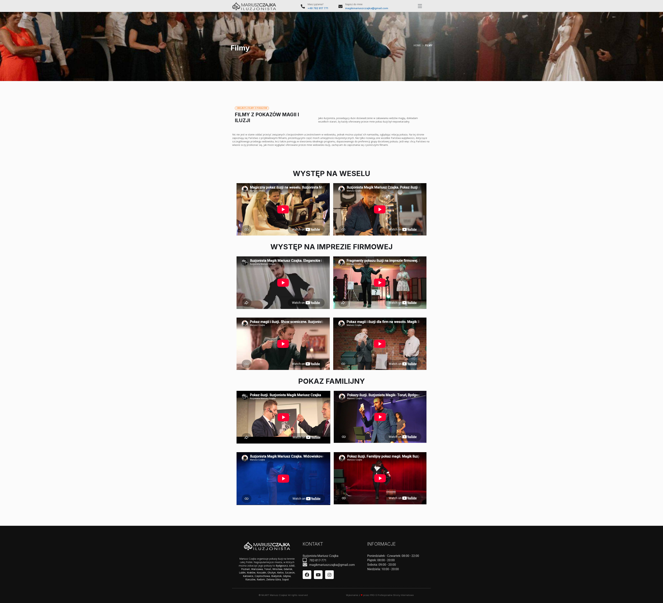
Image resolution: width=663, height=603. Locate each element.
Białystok (276, 576)
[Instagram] (329, 574)
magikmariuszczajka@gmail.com (366, 8)
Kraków (251, 572)
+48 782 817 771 (318, 8)
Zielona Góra (273, 579)
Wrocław (277, 569)
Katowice (248, 576)
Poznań (245, 569)
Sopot (285, 579)
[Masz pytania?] (303, 6)
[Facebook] (307, 574)
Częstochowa (262, 576)
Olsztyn (271, 572)
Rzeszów (250, 579)
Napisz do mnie (354, 4)
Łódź (292, 565)
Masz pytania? (315, 4)
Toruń (267, 569)
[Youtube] (318, 574)
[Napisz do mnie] (340, 6)
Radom (261, 579)
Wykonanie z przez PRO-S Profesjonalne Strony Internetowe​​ (380, 595)
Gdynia (287, 576)
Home (417, 45)
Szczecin (290, 572)
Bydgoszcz (282, 565)
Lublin (242, 572)
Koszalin (261, 572)
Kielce (280, 572)
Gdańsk (288, 569)
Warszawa (257, 569)
